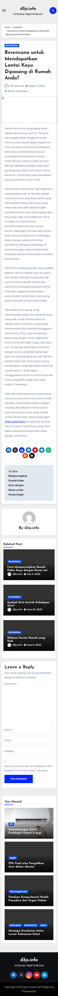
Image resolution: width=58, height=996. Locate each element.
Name (8, 729)
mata (43, 925)
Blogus (46, 987)
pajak (13, 858)
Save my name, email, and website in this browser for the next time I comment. (28, 768)
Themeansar (28, 991)
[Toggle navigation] (4, 10)
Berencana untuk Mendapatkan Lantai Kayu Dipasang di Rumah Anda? (28, 65)
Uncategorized (18, 891)
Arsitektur (12, 45)
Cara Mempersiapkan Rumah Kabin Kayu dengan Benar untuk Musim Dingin (29, 570)
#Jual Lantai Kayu (18, 91)
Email (8, 740)
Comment (11, 683)
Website (9, 751)
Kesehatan (30, 925)
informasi (15, 925)
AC (11, 824)
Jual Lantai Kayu (15, 421)
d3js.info (28, 9)
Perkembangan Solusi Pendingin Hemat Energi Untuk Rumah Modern (25, 833)
